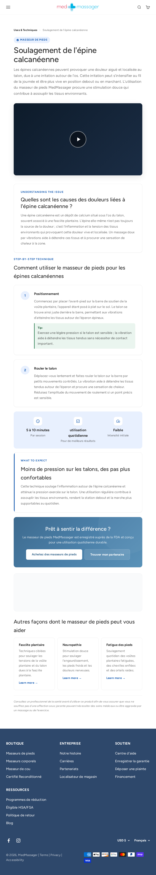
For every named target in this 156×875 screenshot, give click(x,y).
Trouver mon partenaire (107, 554)
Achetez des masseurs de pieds (54, 554)
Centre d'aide (125, 753)
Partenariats (69, 769)
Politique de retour (20, 815)
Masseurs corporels (21, 761)
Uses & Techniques (25, 30)
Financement (125, 777)
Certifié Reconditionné (23, 777)
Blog (9, 823)
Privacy (55, 855)
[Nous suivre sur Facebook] (8, 840)
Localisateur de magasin (78, 777)
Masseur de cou (18, 769)
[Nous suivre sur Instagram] (18, 840)
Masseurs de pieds (20, 753)
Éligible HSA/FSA (19, 807)
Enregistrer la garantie (132, 761)
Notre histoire (70, 753)
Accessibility (15, 860)
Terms (44, 855)
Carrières (67, 761)
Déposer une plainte (130, 769)
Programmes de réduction (26, 800)
